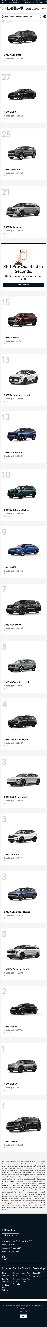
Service (17, 1268)
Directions (37, 1277)
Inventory (7, 1268)
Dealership (39, 1268)
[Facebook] (4, 1257)
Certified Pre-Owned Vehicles (7, 1287)
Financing (27, 1268)
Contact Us (12, 1236)
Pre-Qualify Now (23, 284)
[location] (46, 2)
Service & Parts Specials (16, 1281)
